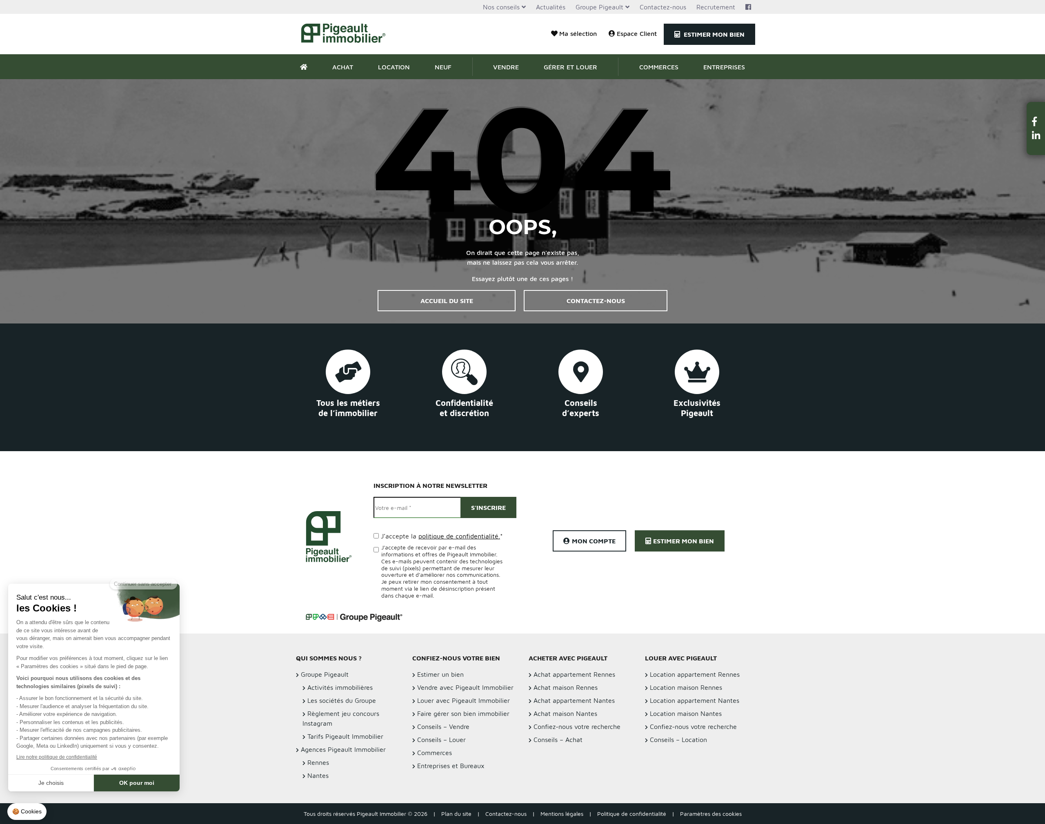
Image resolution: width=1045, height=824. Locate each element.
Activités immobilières (340, 687)
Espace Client (637, 33)
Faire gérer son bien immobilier (463, 713)
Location (394, 67)
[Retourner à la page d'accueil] (348, 34)
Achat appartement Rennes (574, 674)
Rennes (318, 762)
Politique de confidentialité (631, 813)
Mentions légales (561, 813)
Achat (342, 67)
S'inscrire (488, 507)
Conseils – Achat (558, 739)
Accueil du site (446, 300)
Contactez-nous (663, 7)
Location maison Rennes (686, 687)
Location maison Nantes (686, 713)
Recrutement (715, 7)
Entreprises (724, 67)
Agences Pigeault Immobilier (343, 749)
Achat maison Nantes (565, 713)
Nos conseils (501, 7)
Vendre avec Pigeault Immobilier (465, 687)
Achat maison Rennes (566, 687)
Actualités (550, 7)
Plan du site (456, 813)
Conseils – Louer (441, 739)
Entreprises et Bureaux (451, 765)
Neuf (443, 67)
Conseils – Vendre (443, 726)
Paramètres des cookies (711, 813)
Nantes (318, 775)
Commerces (658, 67)
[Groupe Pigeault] (354, 616)
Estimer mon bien (713, 34)
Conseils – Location (678, 739)
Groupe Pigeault (599, 7)
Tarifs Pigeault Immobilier (345, 736)
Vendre (506, 67)
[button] (1036, 121)
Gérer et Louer (570, 67)
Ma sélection (578, 33)
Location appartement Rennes (695, 674)
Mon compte (594, 541)
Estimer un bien (440, 674)
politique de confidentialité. (459, 536)
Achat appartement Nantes (574, 700)
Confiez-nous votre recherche (577, 726)
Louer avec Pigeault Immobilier (463, 700)
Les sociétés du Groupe (341, 700)
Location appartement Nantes (694, 700)
